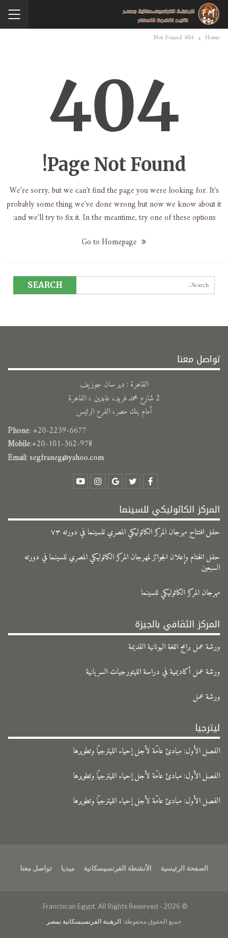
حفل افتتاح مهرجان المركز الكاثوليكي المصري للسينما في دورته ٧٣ (135, 532)
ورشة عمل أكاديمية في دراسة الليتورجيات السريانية (153, 672)
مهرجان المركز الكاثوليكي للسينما (180, 593)
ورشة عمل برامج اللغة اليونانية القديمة (174, 647)
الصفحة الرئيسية (184, 868)
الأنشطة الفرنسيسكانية (118, 868)
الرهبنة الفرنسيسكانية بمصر (84, 921)
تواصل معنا (36, 868)
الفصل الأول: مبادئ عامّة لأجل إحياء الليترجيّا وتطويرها (146, 751)
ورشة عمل (206, 697)
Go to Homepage (110, 242)
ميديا (68, 868)
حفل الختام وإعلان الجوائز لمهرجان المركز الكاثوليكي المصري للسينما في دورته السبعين (122, 562)
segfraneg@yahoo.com (67, 458)
